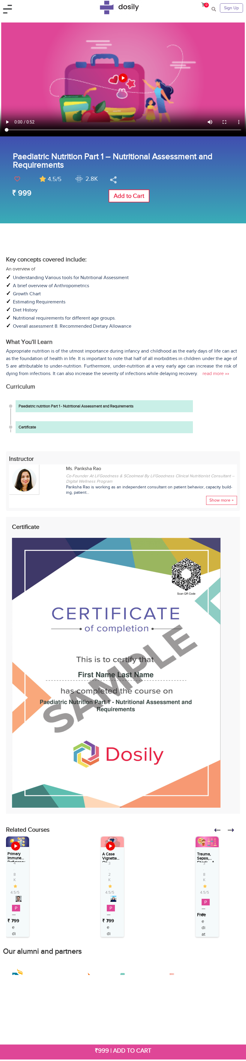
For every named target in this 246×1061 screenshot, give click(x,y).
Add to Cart (129, 195)
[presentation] (220, 832)
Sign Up (231, 8)
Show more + (221, 500)
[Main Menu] (9, 8)
